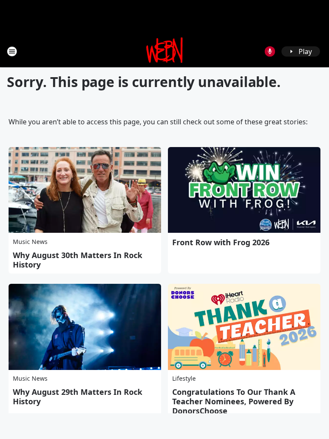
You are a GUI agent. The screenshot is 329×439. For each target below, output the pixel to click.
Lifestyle (184, 378)
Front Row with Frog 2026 (220, 242)
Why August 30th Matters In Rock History (77, 259)
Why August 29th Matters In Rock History (77, 396)
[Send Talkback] (270, 51)
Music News (30, 242)
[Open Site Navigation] (12, 51)
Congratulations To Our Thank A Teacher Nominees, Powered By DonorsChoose (233, 401)
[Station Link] (164, 51)
